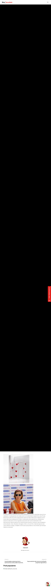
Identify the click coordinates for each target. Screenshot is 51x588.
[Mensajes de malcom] (4, 233)
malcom (9, 233)
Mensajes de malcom (25, 550)
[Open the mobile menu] (47, 2)
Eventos (4, 218)
